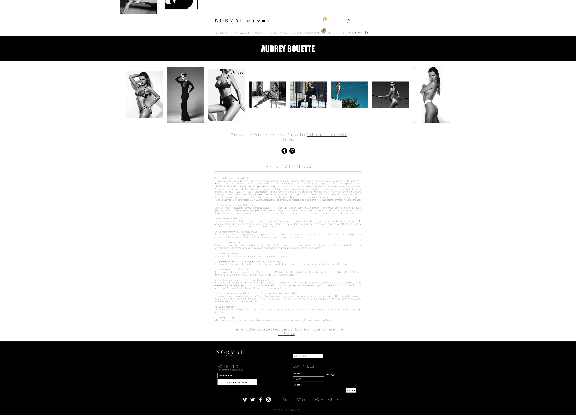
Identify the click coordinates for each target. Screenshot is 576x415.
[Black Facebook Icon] (253, 21)
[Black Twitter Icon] (258, 21)
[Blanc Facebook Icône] (260, 400)
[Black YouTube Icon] (263, 21)
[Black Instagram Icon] (248, 21)
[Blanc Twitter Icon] (252, 400)
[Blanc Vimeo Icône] (245, 400)
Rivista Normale (322, 329)
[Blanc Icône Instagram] (268, 400)
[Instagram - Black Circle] (292, 151)
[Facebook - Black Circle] (284, 151)
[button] (348, 20)
